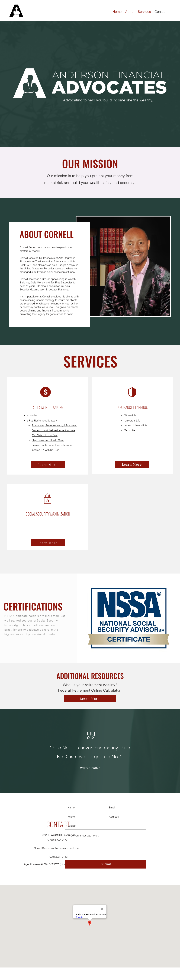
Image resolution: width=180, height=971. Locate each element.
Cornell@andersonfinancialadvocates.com (58, 848)
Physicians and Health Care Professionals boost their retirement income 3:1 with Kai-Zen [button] (52, 445)
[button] (48, 464)
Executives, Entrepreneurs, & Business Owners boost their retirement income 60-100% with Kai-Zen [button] (54, 430)
